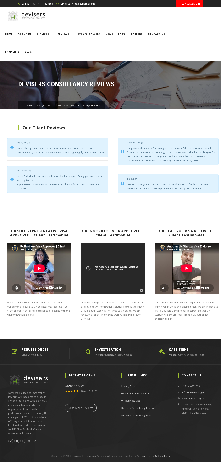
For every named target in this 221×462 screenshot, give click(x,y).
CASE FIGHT (179, 350)
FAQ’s (122, 33)
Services (43, 33)
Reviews (63, 33)
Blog (28, 51)
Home (9, 33)
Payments (12, 51)
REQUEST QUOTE (35, 350)
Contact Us (156, 33)
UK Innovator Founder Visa (136, 393)
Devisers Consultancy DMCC (137, 415)
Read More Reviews (80, 408)
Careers (137, 33)
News (109, 33)
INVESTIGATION (108, 350)
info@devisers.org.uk (193, 392)
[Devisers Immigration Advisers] (24, 16)
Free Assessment (189, 3)
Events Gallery (89, 33)
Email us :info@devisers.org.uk (78, 3)
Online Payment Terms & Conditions (149, 455)
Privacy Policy (129, 386)
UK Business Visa (130, 400)
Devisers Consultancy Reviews (138, 408)
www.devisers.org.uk (193, 398)
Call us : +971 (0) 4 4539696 (37, 3)
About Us (25, 33)
